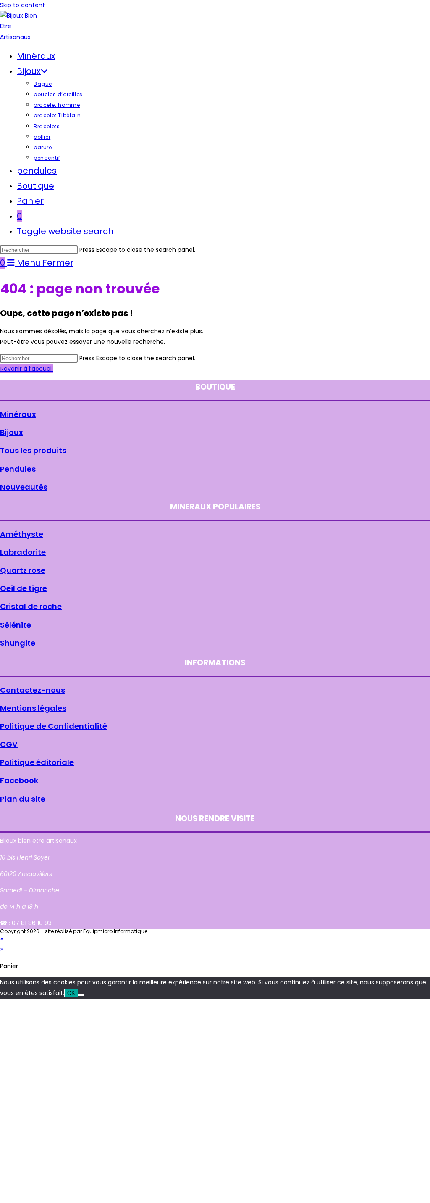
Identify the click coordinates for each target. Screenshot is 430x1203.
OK (71, 993)
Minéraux (18, 414)
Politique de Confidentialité (53, 726)
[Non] (81, 995)
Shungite (17, 643)
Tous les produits (33, 450)
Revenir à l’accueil (26, 368)
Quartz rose (22, 570)
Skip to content (22, 5)
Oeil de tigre (23, 588)
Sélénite (15, 625)
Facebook (19, 780)
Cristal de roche (31, 606)
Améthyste (21, 534)
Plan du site (22, 799)
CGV (9, 744)
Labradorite (23, 552)
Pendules (18, 469)
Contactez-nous (32, 690)
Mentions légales (33, 708)
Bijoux (11, 432)
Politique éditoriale (37, 762)
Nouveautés (23, 487)
